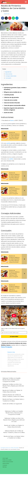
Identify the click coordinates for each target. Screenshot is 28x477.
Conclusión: (8, 78)
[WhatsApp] (13, 18)
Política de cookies (7, 460)
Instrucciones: (8, 74)
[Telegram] (16, 18)
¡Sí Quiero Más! (14, 336)
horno (12, 120)
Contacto (5, 465)
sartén (8, 143)
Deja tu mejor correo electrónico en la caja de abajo (13, 329)
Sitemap (5, 467)
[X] (6, 18)
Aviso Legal (5, 458)
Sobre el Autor (6, 463)
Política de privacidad (8, 461)
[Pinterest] (9, 18)
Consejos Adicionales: (10, 76)
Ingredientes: (8, 72)
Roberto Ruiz (6, 13)
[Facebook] (2, 18)
